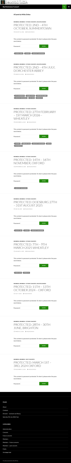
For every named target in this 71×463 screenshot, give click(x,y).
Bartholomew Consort (11, 7)
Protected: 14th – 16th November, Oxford (32, 161)
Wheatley (39, 97)
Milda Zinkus (30, 32)
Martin (49, 143)
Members (16, 22)
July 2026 (31, 97)
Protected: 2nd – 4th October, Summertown (32, 26)
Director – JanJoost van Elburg (11, 413)
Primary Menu (69, 7)
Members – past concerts (10, 445)
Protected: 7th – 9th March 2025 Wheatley (31, 246)
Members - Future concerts (28, 22)
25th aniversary (19, 95)
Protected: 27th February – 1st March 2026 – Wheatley (35, 115)
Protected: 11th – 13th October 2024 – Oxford (32, 288)
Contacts (5, 410)
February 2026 (26, 143)
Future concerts (7, 435)
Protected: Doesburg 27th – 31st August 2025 (35, 203)
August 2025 (18, 230)
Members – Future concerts (11, 442)
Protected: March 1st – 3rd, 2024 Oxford (32, 364)
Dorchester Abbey (42, 95)
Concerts (5, 432)
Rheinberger (18, 145)
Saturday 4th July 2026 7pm (11, 417)
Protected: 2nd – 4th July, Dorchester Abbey (34, 69)
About (4, 407)
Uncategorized (41, 22)
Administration (7, 429)
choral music (19, 53)
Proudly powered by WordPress (10, 460)
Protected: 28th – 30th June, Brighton (32, 326)
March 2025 (18, 272)
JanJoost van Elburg (38, 53)
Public (4, 449)
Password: (17, 46)
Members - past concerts (27, 359)
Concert (27, 53)
